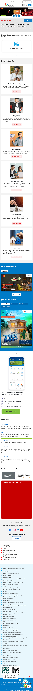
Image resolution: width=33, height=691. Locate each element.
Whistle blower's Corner (9, 654)
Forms (4, 543)
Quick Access (6, 550)
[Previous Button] (14, 16)
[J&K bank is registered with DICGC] (10, 665)
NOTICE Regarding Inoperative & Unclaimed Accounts (16, 607)
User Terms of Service (8, 648)
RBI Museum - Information (9, 612)
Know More (15, 119)
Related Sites (6, 620)
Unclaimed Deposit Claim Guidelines (12, 646)
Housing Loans (5, 298)
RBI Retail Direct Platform (9, 614)
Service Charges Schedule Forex (11, 630)
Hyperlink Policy (7, 595)
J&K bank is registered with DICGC (11, 598)
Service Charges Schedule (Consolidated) (13, 629)
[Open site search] (26, 5)
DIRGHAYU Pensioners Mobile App (11, 584)
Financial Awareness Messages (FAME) (12, 589)
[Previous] (25, 20)
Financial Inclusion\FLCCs (9, 591)
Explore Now (15, 151)
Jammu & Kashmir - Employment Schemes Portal (14, 600)
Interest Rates (7, 547)
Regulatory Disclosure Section (10, 618)
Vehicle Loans (14, 298)
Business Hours (7, 571)
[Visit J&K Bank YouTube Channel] (22, 525)
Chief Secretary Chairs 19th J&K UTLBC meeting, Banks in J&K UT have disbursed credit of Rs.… (16, 430)
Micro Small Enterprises (9, 604)
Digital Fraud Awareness (9, 657)
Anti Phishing (6, 566)
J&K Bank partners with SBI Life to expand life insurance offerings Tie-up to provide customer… (16, 421)
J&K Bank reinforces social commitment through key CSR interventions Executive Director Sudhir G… (15, 445)
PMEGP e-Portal (7, 609)
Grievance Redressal (8, 593)
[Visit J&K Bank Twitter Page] (13, 524)
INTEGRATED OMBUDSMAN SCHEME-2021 (13, 596)
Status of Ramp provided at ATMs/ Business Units (15, 639)
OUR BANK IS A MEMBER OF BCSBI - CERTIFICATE (11, 680)
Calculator (6, 554)
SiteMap (5, 638)
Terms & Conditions (8, 641)
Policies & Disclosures (8, 611)
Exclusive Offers (7, 541)
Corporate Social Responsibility (10, 582)
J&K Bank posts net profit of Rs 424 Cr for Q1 (14, 437)
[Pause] (27, 20)
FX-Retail (5, 586)
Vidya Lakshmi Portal (8, 650)
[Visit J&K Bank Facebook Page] (10, 525)
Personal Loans (6, 301)
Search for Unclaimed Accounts (10, 623)
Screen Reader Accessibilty (9, 655)
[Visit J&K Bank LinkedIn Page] (18, 525)
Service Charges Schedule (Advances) (12, 627)
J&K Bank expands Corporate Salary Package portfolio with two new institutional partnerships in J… (16, 455)
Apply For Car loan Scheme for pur (10, 24)
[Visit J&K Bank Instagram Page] (15, 525)
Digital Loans (6, 539)
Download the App (10, 406)
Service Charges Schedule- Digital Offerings (13, 636)
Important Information (9, 545)
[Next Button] (19, 16)
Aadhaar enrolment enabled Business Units (13, 562)
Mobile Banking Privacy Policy (10, 605)
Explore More (27, 2)
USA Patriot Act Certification (10, 645)
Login (29, 5)
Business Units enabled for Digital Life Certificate (15, 573)
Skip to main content (16, 1)
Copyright (5, 580)
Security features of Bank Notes (11, 625)
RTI (4, 616)
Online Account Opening (10, 548)
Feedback (16, 532)
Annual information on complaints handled (13, 564)
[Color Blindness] (24, 5)
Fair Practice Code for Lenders (10, 587)
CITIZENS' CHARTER (8, 575)
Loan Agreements (7, 602)
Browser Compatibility (8, 570)
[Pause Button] (16, 16)
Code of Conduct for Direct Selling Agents (13, 577)
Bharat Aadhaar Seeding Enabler (11, 568)
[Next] (30, 20)
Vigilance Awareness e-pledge (10, 652)
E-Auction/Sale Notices (9, 552)
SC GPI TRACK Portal (8, 621)
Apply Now (15, 85)
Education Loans (23, 298)
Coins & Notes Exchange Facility (11, 578)
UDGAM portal (6, 643)
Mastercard (5, 265)
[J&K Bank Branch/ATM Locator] (22, 5)
